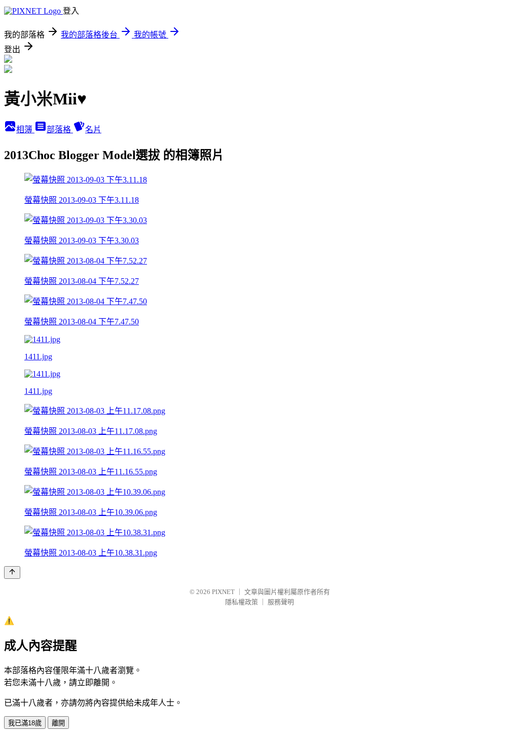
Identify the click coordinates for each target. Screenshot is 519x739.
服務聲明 (281, 602)
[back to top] (12, 572)
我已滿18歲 (25, 723)
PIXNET (223, 592)
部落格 (60, 129)
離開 (58, 723)
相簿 (25, 129)
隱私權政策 (241, 602)
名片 (93, 129)
